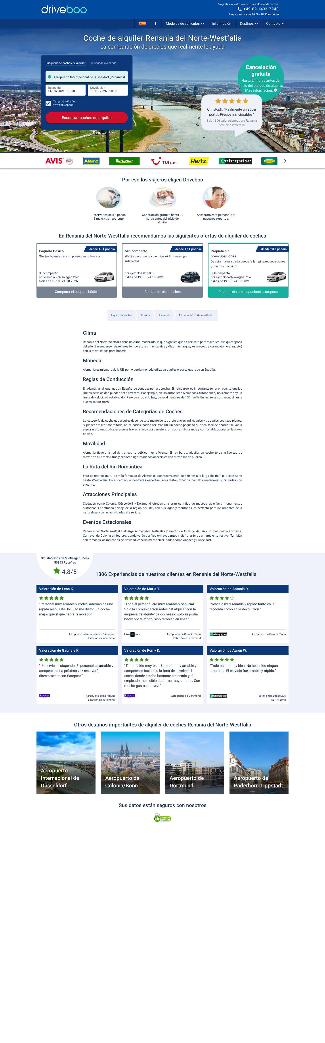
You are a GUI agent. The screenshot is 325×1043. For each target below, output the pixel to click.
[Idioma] (142, 23)
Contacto (273, 23)
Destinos (247, 23)
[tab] (65, 62)
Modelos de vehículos (183, 23)
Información (221, 23)
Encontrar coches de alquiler (87, 117)
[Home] (64, 9)
